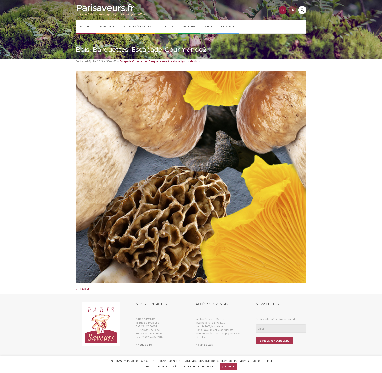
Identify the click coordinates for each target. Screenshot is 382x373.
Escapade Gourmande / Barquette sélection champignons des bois (160, 61)
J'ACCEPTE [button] (228, 366)
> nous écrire (144, 344)
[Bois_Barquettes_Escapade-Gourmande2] (191, 177)
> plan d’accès (204, 344)
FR (282, 10)
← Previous (83, 288)
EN (292, 10)
